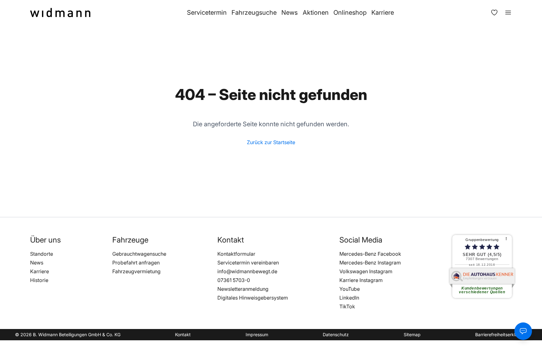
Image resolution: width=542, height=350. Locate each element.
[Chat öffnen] (523, 331)
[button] (45, 240)
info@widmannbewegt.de (247, 271)
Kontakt (183, 334)
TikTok (347, 306)
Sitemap (412, 334)
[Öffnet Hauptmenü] (505, 12)
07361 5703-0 (233, 280)
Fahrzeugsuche (254, 12)
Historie (39, 280)
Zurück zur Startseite (271, 142)
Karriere (382, 12)
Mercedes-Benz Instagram (370, 262)
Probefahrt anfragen (136, 262)
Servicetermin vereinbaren (248, 262)
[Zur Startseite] (60, 12)
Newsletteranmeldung (242, 289)
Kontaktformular (236, 254)
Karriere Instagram (361, 280)
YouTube (349, 289)
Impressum (257, 334)
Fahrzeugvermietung (136, 271)
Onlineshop (350, 12)
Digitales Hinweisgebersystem (252, 298)
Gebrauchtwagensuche (139, 254)
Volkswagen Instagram (365, 271)
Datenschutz (336, 334)
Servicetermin (207, 12)
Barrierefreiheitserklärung (501, 334)
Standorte (41, 254)
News (289, 12)
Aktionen (316, 12)
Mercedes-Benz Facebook (370, 254)
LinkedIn (349, 298)
